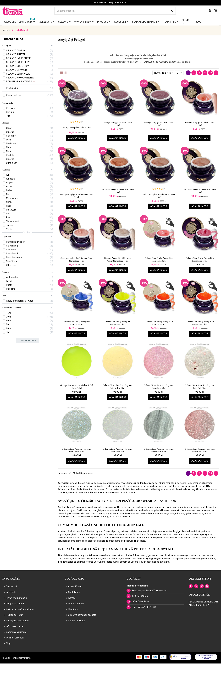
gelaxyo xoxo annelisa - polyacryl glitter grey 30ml (158, 450)
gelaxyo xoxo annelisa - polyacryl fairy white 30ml (76, 450)
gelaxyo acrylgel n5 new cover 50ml (158, 124)
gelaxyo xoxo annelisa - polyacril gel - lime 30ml (76, 386)
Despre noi (11, 586)
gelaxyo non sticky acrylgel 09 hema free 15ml (118, 323)
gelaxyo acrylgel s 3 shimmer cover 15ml (76, 196)
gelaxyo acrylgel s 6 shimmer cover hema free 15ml (76, 259)
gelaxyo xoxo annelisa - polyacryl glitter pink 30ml (200, 450)
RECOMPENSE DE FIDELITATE (204, 601)
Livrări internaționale (16, 598)
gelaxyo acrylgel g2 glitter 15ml (76, 127)
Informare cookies (15, 626)
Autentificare (75, 586)
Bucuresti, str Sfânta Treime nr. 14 (149, 590)
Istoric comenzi (76, 603)
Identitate (73, 609)
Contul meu (74, 592)
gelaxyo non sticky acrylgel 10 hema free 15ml (200, 323)
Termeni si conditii (15, 637)
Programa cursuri (15, 603)
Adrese (72, 598)
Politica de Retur (14, 615)
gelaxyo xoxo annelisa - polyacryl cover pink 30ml (158, 386)
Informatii (11, 592)
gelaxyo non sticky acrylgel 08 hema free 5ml (76, 323)
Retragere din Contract (17, 620)
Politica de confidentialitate (20, 609)
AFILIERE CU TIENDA (199, 605)
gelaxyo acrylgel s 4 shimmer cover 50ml (199, 191)
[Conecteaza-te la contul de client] (210, 11)
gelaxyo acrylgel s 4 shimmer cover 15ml (159, 196)
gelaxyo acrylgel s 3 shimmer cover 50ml (117, 191)
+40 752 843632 (140, 596)
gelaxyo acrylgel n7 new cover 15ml (199, 124)
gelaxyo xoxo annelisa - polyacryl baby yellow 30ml (117, 386)
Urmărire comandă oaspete (82, 615)
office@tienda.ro (140, 601)
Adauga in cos (76, 138)
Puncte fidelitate (76, 620)
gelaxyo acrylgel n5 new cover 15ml (117, 124)
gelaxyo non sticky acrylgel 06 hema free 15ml (200, 259)
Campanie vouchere (16, 632)
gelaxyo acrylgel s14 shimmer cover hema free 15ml (117, 259)
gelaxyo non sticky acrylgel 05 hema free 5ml (159, 259)
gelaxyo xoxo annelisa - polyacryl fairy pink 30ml (200, 386)
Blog (8, 643)
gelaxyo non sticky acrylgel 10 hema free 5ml (159, 323)
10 (210, 72)
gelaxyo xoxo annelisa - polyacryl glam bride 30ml (117, 450)
